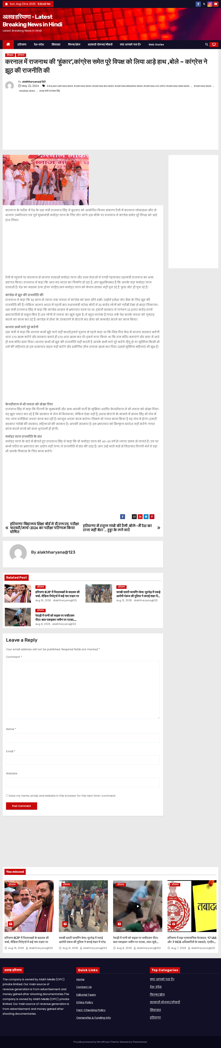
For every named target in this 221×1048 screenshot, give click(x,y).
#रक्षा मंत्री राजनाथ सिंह (49, 90)
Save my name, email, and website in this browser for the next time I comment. (62, 796)
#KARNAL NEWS (27, 90)
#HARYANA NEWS (203, 86)
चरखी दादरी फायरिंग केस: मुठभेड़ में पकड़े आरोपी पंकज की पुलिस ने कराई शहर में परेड (138, 596)
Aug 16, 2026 (43, 600)
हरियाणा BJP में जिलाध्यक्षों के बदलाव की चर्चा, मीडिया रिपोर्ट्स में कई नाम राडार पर (57, 594)
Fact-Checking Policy (90, 1010)
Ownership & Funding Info (93, 1018)
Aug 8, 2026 (42, 624)
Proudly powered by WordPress (92, 1042)
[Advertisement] (108, 120)
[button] (206, 44)
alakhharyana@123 (34, 81)
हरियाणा (22, 44)
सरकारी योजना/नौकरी (100, 44)
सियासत (56, 44)
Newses (124, 1042)
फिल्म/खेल (74, 44)
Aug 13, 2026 (124, 600)
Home (80, 979)
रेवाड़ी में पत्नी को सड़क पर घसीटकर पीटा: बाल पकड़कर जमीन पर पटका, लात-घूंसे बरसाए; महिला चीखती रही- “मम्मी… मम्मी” (135, 942)
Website (11, 773)
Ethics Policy (84, 1002)
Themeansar (140, 1042)
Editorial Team (86, 995)
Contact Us (84, 987)
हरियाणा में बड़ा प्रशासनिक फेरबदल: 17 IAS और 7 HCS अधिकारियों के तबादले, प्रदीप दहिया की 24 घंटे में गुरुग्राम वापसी (192, 942)
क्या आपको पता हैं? (130, 44)
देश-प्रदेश (39, 44)
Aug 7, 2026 (179, 948)
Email (10, 751)
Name (11, 729)
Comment (14, 657)
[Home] (8, 44)
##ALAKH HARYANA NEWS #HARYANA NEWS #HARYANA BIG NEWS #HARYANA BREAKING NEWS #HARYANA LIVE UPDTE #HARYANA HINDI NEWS (118, 86)
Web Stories (156, 44)
